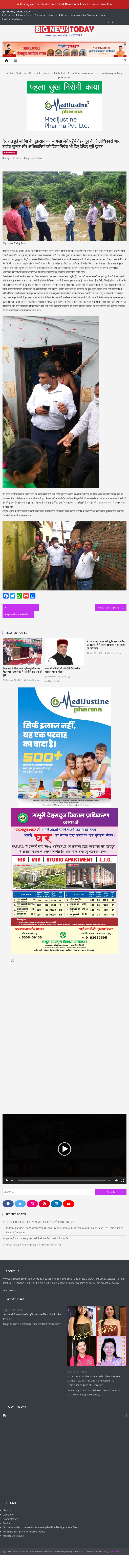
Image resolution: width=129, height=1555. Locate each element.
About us (53, 15)
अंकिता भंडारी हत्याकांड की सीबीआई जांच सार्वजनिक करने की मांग (33, 1244)
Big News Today (34, 158)
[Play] (7, 1180)
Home (64, 15)
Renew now (72, 4)
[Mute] (116, 1180)
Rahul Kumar (33, 680)
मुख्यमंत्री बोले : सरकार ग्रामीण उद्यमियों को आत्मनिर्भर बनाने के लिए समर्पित (37, 1238)
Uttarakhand (9, 152)
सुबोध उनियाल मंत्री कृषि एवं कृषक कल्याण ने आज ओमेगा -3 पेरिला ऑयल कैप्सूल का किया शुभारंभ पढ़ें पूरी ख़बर (20, 614)
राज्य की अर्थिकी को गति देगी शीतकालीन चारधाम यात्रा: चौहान (62, 670)
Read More (9, 1290)
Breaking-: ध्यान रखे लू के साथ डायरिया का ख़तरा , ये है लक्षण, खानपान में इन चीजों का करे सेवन (106, 645)
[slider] (62, 1180)
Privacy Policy (24, 15)
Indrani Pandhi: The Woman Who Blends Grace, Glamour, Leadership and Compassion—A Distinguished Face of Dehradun (64, 1230)
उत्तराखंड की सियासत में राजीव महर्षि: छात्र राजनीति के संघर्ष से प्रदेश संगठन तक (40, 1221)
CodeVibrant (114, 1551)
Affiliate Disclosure (13, 18)
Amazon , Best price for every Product (24, 1531)
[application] (64, 1149)
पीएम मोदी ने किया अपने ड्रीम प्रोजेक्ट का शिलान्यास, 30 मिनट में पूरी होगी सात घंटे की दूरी (22, 672)
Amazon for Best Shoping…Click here (88, 15)
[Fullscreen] (122, 1180)
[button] (64, 1149)
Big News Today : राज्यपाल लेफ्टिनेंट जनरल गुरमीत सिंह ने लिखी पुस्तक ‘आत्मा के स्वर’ (41, 1527)
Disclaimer (40, 15)
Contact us (9, 15)
